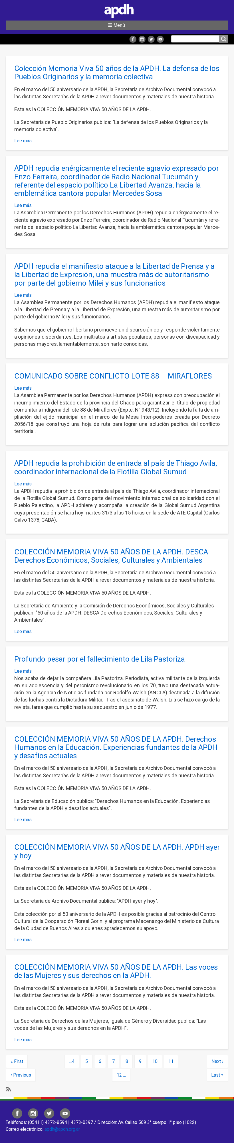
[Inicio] (117, 9)
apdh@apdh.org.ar (62, 1129)
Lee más (23, 140)
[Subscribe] (8, 1089)
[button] (117, 25)
